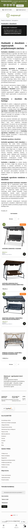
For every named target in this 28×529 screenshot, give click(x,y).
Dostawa (3, 436)
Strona (11, 219)
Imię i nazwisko (4, 496)
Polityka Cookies (5, 464)
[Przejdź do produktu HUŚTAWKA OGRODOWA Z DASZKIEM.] (14, 235)
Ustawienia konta (5, 477)
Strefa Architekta (5, 455)
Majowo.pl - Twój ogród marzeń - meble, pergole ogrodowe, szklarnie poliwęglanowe (10, 20)
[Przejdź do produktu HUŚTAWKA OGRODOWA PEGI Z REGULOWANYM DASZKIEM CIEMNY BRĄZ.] (14, 270)
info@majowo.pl (22, 10)
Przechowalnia (5, 480)
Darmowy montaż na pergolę (8, 422)
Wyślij (4, 506)
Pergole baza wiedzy (6, 427)
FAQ (2, 443)
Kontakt (3, 440)
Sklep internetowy (13, 521)
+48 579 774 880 (8, 10)
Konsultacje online (6, 420)
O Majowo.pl (4, 453)
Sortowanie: (14, 213)
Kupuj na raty (4, 431)
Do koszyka (24, 254)
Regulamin (4, 458)
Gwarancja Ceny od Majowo (8, 429)
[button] (13, 416)
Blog (2, 445)
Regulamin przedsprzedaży (8, 460)
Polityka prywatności (6, 462)
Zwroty (3, 438)
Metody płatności (5, 434)
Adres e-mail (5, 499)
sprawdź (20, 5)
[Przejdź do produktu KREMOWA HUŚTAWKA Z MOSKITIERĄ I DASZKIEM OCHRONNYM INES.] (14, 340)
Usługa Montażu (5, 425)
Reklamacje (4, 467)
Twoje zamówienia (6, 475)
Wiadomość (5, 502)
